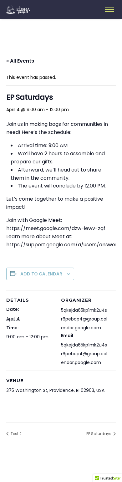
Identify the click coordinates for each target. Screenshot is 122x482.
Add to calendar (41, 274)
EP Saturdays (99, 433)
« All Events (20, 60)
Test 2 (16, 433)
